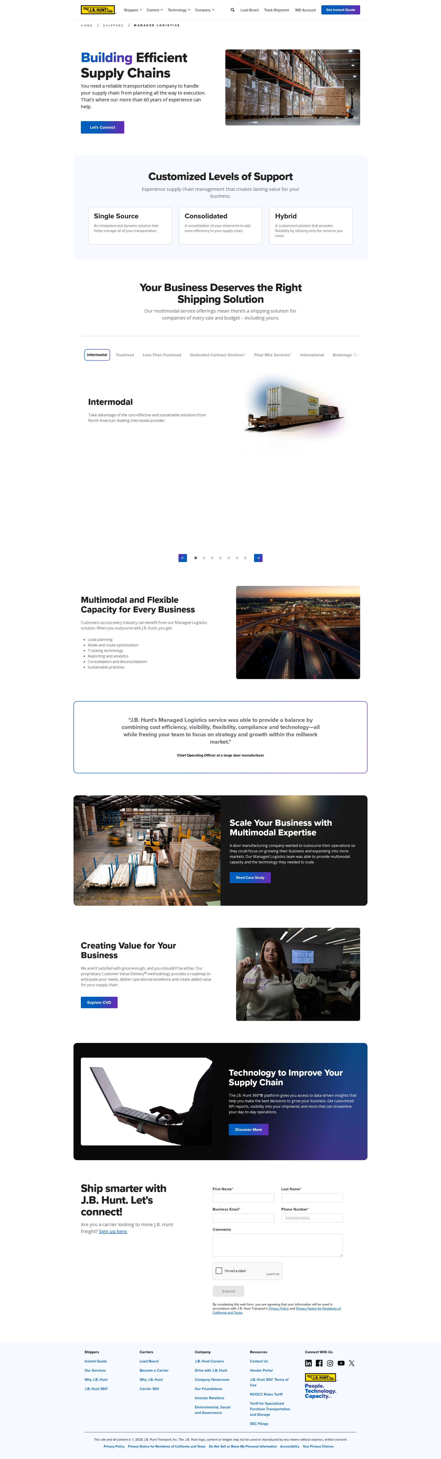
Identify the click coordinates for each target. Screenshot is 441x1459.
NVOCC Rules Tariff (266, 1394)
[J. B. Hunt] (99, 8)
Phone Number (295, 1209)
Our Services (95, 1370)
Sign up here (113, 1231)
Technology (177, 9)
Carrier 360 (149, 1388)
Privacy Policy (279, 1308)
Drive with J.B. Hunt (211, 1370)
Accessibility (289, 1446)
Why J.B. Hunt (96, 1379)
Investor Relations (209, 1398)
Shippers (131, 9)
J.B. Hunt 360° (96, 1388)
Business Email (226, 1209)
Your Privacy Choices (318, 1446)
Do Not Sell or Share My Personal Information (243, 1446)
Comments (222, 1229)
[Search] (233, 10)
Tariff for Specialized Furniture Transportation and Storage (270, 1409)
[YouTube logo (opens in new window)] (340, 1361)
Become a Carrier (154, 1370)
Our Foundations (208, 1388)
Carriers (153, 9)
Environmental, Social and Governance (212, 1410)
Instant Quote (96, 1361)
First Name (223, 1189)
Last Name (291, 1189)
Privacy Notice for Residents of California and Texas (167, 1446)
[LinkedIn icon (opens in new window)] (308, 1361)
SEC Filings (259, 1423)
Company (203, 9)
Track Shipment (276, 9)
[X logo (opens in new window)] (351, 1361)
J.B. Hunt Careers (209, 1361)
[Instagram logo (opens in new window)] (330, 1361)
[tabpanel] (220, 408)
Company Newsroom (212, 1379)
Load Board (249, 9)
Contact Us (259, 1361)
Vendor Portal (261, 1370)
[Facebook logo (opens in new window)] (319, 1361)
